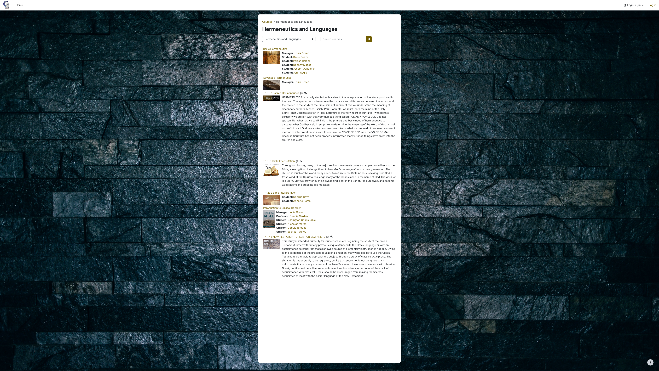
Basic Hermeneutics (275, 48)
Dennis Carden (299, 216)
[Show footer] (650, 362)
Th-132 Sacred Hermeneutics (281, 93)
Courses (267, 21)
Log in (652, 5)
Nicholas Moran (297, 224)
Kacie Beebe (301, 57)
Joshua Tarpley (297, 231)
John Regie (300, 72)
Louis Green (301, 53)
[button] (633, 5)
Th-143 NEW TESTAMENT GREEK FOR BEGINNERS (294, 236)
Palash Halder (301, 61)
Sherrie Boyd (301, 197)
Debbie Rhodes (297, 227)
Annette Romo (302, 201)
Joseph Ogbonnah (304, 68)
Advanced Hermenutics (277, 77)
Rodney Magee (302, 64)
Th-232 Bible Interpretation (279, 192)
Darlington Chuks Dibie (302, 220)
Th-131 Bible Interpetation (279, 161)
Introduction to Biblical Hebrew (282, 208)
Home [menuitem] (19, 5)
